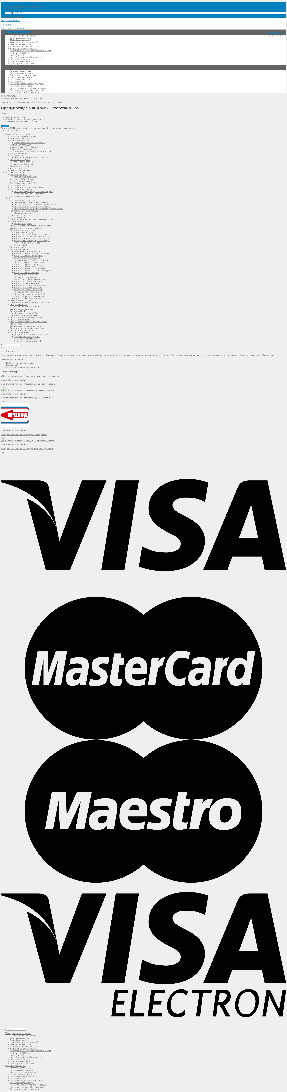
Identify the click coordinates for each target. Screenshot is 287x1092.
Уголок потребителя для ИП (27, 341)
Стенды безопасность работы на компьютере (31, 226)
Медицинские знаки (20, 53)
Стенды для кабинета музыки (28, 281)
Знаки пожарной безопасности (24, 46)
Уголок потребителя (19, 332)
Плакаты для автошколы (21, 73)
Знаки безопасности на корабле (25, 42)
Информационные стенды (22, 200)
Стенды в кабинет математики (28, 266)
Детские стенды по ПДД (26, 313)
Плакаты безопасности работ (23, 79)
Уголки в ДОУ (20, 245)
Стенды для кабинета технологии (30, 285)
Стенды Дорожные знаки (26, 315)
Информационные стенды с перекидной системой (38, 209)
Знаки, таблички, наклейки (18, 32)
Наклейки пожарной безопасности (26, 57)
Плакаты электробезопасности (24, 92)
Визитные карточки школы (27, 251)
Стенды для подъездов (21, 247)
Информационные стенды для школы (32, 207)
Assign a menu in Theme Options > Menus (24, 7)
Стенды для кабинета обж (26, 283)
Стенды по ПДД (17, 311)
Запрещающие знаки (20, 38)
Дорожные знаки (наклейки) (23, 36)
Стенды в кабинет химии (26, 275)
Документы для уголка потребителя (31, 334)
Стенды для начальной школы (28, 290)
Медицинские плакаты (21, 77)
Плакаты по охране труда (22, 86)
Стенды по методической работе (30, 296)
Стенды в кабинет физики (26, 273)
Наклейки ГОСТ (17, 55)
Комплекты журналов (20, 215)
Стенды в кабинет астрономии (28, 256)
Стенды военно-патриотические (25, 228)
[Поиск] (6, 1032)
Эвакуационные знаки (20, 170)
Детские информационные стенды (31, 202)
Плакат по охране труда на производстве (29, 88)
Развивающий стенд (24, 232)
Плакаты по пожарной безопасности (27, 90)
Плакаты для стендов (15, 67)
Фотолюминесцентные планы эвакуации (33, 219)
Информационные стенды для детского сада (35, 204)
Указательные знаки (19, 168)
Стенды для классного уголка (28, 288)
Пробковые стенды (19, 221)
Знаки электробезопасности (23, 49)
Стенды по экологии (19, 324)
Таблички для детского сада (27, 243)
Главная (4, 102)
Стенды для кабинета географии (30, 279)
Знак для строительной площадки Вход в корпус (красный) (29, 384)
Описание (10, 351)
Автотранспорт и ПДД (20, 71)
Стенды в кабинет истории (27, 264)
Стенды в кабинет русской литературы (32, 271)
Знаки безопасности (19, 40)
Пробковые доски (23, 224)
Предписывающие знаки (22, 61)
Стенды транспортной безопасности (27, 328)
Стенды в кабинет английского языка (32, 253)
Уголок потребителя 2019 (26, 339)
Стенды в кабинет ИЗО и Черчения (31, 260)
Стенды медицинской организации (31, 303)
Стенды (9, 198)
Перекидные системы (25, 213)
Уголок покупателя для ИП (27, 337)
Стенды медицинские (20, 300)
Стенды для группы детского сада (30, 234)
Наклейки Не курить (20, 59)
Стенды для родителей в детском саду (32, 236)
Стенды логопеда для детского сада (31, 239)
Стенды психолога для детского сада (32, 241)
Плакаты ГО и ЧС (17, 82)
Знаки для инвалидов (20, 44)
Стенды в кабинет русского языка (30, 268)
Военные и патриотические (23, 75)
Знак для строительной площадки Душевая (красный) (27, 398)
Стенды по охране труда (21, 309)
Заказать (5, 126)
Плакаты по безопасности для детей (27, 84)
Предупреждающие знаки (22, 63)
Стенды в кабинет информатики (29, 262)
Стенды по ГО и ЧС (18, 305)
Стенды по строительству (22, 320)
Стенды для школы (19, 249)
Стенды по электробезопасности (25, 326)
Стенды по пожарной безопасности (26, 317)
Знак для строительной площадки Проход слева (24, 435)
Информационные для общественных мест (30, 51)
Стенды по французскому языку (29, 298)
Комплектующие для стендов (24, 211)
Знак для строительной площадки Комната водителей (27, 449)
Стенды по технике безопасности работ (28, 322)
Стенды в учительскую (25, 277)
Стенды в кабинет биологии (27, 258)
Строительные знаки (20, 166)
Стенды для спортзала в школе (29, 292)
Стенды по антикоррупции (27, 307)
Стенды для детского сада (22, 230)
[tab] (145, 351)
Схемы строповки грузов (21, 330)
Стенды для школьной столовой (29, 294)
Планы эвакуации (18, 217)
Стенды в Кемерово (10, 21)
